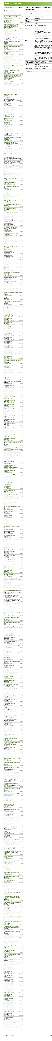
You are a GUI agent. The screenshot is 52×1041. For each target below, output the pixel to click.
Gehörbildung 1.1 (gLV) (8, 310)
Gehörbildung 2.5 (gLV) (8, 352)
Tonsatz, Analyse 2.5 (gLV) (8, 1009)
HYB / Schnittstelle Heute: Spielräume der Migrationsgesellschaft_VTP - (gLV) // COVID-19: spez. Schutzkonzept (12, 453)
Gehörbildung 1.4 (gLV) (8, 322)
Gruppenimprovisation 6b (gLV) (9, 427)
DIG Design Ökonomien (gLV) (9, 157)
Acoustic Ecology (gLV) (8, 20)
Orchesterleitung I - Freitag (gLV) (10, 695)
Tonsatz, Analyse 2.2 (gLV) (8, 998)
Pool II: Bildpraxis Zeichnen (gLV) (10, 747)
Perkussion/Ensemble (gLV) (9, 727)
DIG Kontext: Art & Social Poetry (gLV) (10, 178)
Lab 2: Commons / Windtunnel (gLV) (10, 578)
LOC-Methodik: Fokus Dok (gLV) (9, 626)
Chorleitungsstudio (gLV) (8, 129)
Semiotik (5, 831)
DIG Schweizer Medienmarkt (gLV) (10, 200)
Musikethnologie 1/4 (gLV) (8, 676)
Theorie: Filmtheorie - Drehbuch (9, 888)
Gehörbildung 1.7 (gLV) (8, 333)
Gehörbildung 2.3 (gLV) (8, 345)
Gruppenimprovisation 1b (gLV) (9, 392)
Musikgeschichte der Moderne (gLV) (10, 680)
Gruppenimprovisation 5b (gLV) (9, 423)
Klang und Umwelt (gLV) (8, 515)
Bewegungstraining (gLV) (8, 110)
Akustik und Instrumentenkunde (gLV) (10, 30)
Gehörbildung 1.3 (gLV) (8, 318)
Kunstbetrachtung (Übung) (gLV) (10, 574)
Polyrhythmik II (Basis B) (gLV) (9, 734)
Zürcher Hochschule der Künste (9, 1035)
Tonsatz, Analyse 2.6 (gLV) (8, 1013)
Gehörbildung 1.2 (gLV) (8, 314)
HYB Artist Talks (7, 457)
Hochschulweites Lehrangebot (11, 11)
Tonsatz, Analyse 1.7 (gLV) (8, 990)
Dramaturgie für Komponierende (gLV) (10, 277)
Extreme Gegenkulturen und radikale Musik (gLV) (12, 288)
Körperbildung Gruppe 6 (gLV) (9, 566)
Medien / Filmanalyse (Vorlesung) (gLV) (11, 641)
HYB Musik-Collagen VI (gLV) (9, 461)
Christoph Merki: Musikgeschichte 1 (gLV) (11, 133)
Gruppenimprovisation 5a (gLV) (9, 419)
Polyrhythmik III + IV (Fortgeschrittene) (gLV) (12, 738)
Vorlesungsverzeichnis (13, 4)
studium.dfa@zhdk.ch (39, 34)
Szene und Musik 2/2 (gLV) (8, 856)
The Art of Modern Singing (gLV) (9, 880)
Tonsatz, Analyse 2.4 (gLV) (8, 1005)
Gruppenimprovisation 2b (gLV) (9, 400)
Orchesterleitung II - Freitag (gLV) (10, 703)
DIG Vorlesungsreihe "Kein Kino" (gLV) (11, 219)
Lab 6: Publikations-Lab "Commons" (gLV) (11, 595)
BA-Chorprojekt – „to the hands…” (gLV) (11, 99)
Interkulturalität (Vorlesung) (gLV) (10, 470)
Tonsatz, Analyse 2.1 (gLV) (8, 994)
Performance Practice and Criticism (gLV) (11, 719)
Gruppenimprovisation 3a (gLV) (9, 404)
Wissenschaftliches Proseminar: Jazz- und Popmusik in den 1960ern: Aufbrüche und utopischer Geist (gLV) (11, 1027)
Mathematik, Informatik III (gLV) (9, 637)
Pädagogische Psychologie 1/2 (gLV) (10, 715)
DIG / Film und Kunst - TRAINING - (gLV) (11, 233)
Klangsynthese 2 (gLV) (8, 522)
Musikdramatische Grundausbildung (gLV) (11, 672)
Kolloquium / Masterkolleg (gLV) (9, 531)
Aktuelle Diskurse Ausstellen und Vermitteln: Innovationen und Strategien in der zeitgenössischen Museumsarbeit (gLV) (12, 25)
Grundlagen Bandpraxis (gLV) (9, 385)
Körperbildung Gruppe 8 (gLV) (9, 570)
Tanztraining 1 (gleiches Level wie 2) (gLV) (11, 872)
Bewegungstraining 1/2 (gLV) (9, 114)
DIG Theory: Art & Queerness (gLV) (10, 208)
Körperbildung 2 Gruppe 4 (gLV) (9, 555)
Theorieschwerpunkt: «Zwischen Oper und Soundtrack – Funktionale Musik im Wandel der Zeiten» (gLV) (12, 897)
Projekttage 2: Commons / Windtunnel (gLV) (12, 772)
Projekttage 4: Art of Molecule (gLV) (10, 779)
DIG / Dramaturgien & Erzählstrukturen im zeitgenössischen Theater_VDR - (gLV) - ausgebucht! (11, 228)
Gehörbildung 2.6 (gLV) (8, 356)
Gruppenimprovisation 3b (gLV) (9, 408)
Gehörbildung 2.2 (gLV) (8, 341)
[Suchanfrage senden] (20, 15)
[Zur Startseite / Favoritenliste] (4, 10)
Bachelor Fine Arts (42, 10)
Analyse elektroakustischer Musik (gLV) (11, 37)
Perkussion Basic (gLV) (8, 723)
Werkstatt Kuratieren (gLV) (8, 1017)
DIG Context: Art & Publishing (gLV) (10, 153)
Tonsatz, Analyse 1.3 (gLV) (8, 975)
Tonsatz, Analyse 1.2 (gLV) (8, 971)
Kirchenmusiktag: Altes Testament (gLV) (11, 494)
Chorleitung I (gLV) (7, 122)
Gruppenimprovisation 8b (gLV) (9, 438)
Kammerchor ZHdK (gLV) (8, 482)
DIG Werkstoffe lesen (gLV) (8, 223)
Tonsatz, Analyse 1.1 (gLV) (8, 967)
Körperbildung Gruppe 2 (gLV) (9, 559)
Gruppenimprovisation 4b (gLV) (9, 415)
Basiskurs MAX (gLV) (7, 103)
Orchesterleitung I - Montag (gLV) (10, 699)
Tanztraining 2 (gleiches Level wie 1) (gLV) (11, 876)
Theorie (48, 10)
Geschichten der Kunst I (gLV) (9, 377)
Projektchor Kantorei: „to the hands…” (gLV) (12, 758)
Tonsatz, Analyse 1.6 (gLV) (8, 986)
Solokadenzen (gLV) (7, 835)
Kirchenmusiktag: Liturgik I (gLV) (10, 511)
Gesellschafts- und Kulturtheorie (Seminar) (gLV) (12, 381)
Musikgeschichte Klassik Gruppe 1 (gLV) (11, 684)
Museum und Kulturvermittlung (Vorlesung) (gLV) (12, 661)
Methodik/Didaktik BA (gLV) (9, 657)
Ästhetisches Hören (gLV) (8, 81)
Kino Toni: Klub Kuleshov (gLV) (9, 490)
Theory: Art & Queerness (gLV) (9, 950)
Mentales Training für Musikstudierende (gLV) (12, 645)
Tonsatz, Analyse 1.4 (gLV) (8, 979)
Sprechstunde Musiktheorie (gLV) (10, 847)
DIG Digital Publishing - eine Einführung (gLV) (12, 161)
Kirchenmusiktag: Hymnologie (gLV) (10, 502)
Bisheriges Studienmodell (10, 10)
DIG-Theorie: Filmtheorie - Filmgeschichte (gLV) (12, 259)
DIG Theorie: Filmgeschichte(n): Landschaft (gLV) (13, 204)
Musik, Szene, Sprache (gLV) (9, 665)
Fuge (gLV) (6, 297)
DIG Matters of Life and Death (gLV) (10, 182)
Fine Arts (36, 10)
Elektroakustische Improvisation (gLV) (10, 281)
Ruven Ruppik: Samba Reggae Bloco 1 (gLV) (12, 809)
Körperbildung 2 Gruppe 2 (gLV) (9, 547)
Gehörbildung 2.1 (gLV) (8, 337)
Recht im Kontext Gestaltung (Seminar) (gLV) (12, 793)
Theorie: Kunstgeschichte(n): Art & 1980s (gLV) (12, 892)
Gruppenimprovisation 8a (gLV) (9, 434)
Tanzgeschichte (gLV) (8, 868)
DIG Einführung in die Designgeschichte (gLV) (12, 165)
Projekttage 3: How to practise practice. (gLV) (12, 775)
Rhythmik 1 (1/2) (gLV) (8, 800)
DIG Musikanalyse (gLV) (8, 251)
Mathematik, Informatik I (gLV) (9, 633)
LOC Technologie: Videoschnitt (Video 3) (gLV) (12, 622)
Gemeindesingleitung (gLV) (9, 365)
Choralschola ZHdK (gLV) (8, 118)
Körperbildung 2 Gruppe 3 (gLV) (9, 551)
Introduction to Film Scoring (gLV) (10, 474)
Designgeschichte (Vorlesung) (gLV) (10, 142)
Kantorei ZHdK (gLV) (7, 486)
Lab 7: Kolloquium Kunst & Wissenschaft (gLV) (12, 599)
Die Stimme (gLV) (7, 146)
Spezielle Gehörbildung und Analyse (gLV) (11, 839)
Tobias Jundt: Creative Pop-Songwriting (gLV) (12, 959)
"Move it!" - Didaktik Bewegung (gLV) (10, 16)
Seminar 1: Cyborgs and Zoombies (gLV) (11, 813)
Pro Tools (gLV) (6, 754)
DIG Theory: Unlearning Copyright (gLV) (11, 212)
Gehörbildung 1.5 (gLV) (8, 326)
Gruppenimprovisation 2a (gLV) (9, 396)
